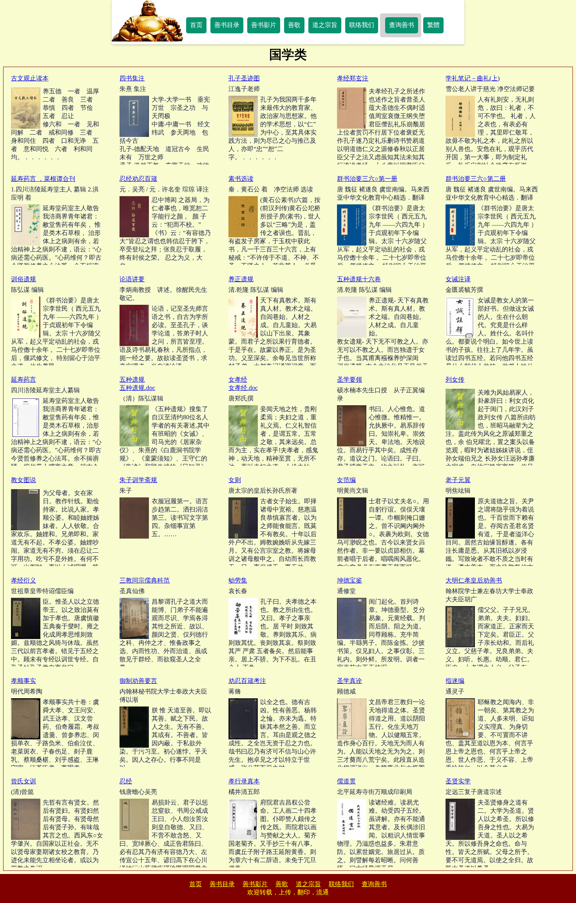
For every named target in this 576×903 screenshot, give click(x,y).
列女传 (455, 379)
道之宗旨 (324, 25)
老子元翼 (458, 480)
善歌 (294, 25)
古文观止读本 (30, 78)
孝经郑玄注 (352, 78)
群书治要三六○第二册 (476, 178)
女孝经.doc (243, 387)
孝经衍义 (23, 580)
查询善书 (401, 25)
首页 (196, 25)
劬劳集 (237, 580)
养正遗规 (241, 279)
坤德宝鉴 (349, 580)
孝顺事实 (23, 680)
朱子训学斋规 (138, 480)
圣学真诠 (349, 680)
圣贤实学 (458, 781)
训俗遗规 (23, 279)
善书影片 (263, 25)
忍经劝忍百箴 (138, 178)
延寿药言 (23, 379)
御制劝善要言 (138, 680)
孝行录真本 (244, 781)
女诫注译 (458, 279)
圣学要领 (349, 379)
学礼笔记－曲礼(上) (473, 78)
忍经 (126, 781)
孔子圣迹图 (244, 78)
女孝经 (237, 379)
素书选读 (241, 178)
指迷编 (455, 680)
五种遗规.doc (137, 387)
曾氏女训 (23, 781)
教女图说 (23, 480)
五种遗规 (132, 379)
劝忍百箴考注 (247, 680)
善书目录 (226, 25)
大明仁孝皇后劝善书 (474, 580)
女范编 (346, 480)
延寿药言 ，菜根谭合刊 (43, 178)
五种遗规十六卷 (359, 279)
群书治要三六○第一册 (367, 178)
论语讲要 (132, 279)
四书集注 (132, 78)
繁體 (433, 25)
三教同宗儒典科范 (145, 580)
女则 (234, 480)
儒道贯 (346, 781)
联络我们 (361, 25)
